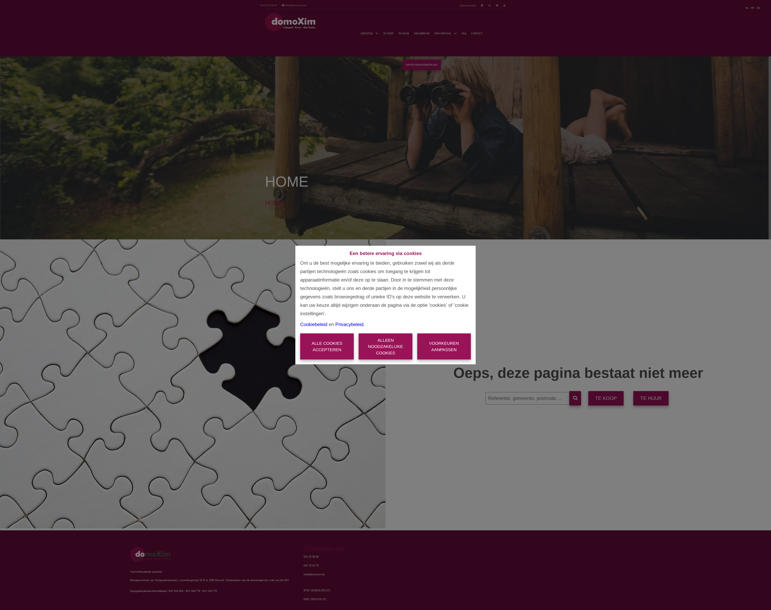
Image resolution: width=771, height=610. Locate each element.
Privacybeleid (349, 324)
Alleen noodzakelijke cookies (385, 346)
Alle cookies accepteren (327, 346)
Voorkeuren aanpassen (444, 346)
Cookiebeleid (313, 324)
